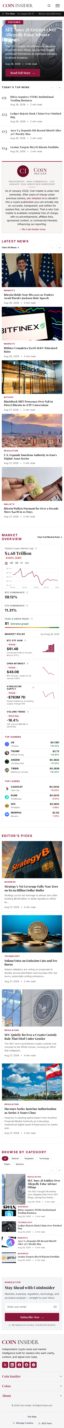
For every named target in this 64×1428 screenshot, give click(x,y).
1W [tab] (11, 563)
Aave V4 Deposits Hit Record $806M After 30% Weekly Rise (37, 1242)
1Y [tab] (21, 563)
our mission (34, 198)
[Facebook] (19, 1365)
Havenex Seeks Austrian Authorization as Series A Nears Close (30, 1110)
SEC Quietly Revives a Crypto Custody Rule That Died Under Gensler (30, 1036)
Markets (15, 1158)
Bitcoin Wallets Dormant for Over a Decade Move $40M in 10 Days (31, 510)
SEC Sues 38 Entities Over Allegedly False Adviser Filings (30, 34)
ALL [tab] (27, 563)
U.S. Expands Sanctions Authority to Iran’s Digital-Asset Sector (30, 456)
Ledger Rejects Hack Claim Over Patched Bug (40, 1227)
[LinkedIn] (12, 1365)
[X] (5, 1365)
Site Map (32, 1416)
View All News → (10, 247)
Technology (44, 1158)
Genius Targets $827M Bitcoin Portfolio (34, 147)
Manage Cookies (24, 1423)
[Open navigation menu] (57, 5)
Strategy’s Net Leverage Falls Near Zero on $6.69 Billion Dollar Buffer (31, 888)
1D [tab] (6, 563)
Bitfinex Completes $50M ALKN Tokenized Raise (30, 349)
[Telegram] (34, 1365)
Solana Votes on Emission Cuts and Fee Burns (30, 962)
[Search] (49, 5)
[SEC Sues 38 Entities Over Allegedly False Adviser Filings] (32, 50)
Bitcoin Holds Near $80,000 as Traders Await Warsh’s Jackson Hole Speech (29, 296)
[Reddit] (26, 1365)
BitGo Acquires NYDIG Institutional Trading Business (37, 1211)
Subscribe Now (32, 1317)
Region (7, 1164)
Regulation (29, 1158)
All (5, 1158)
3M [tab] (16, 563)
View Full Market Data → (49, 537)
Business (20, 1164)
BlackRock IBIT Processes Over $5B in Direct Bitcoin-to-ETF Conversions (28, 403)
